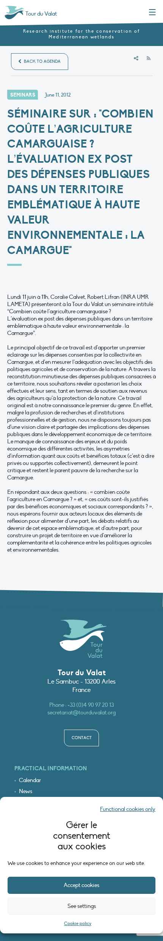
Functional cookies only (127, 809)
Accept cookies (81, 885)
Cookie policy (77, 923)
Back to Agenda (42, 61)
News (25, 791)
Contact (82, 737)
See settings (81, 906)
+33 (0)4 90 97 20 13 (90, 704)
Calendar (30, 780)
